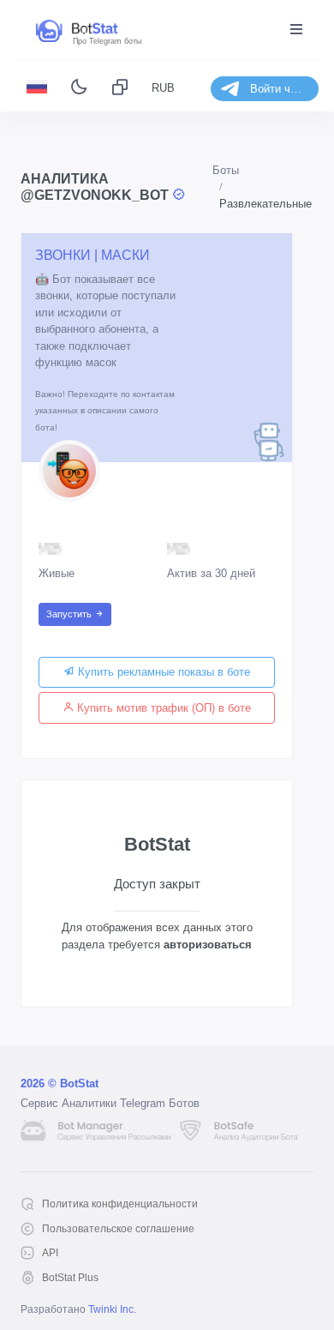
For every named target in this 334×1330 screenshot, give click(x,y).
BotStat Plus (70, 1278)
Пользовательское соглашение (118, 1229)
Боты (225, 170)
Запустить (70, 614)
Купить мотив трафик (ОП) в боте (162, 707)
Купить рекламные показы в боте (162, 671)
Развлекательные (265, 203)
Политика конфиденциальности (120, 1204)
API (50, 1253)
